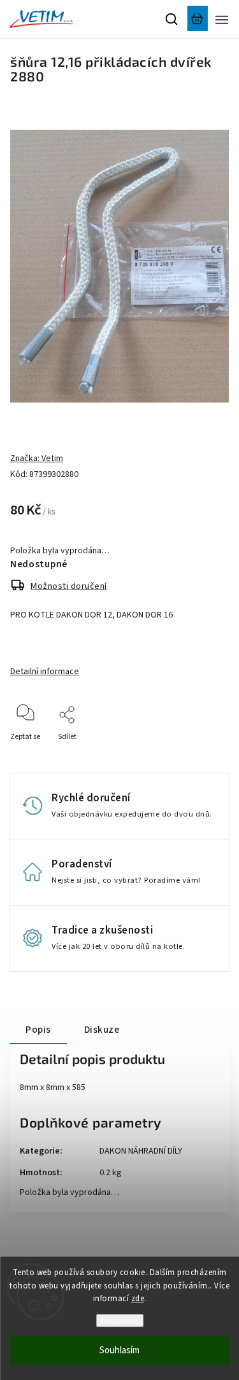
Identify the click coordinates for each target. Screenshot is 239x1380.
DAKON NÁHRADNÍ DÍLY (140, 1151)
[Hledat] (172, 19)
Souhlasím (119, 1350)
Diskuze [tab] (102, 1030)
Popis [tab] (38, 1030)
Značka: (36, 458)
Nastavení (119, 1320)
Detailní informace (44, 671)
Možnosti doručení (69, 586)
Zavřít (199, 754)
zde (138, 1298)
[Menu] (221, 19)
